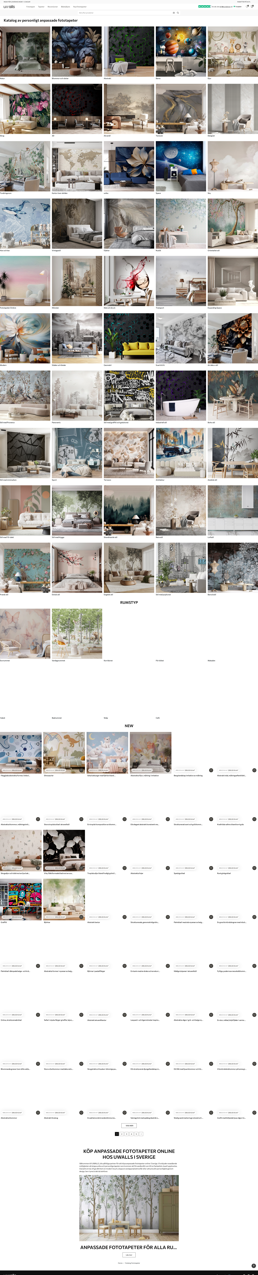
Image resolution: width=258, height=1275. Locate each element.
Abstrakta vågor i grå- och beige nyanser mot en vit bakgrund (188, 1020)
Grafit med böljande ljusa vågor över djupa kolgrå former (232, 1118)
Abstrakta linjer (137, 873)
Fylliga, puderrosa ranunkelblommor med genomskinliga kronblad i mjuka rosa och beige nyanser (232, 971)
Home (120, 1263)
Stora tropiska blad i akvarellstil (57, 824)
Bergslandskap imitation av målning (188, 775)
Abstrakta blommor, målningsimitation (15, 824)
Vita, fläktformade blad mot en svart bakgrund (58, 873)
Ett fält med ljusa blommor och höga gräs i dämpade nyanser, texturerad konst (188, 1069)
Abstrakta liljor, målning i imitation (145, 775)
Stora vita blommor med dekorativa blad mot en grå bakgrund (58, 1069)
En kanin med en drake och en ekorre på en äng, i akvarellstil (145, 971)
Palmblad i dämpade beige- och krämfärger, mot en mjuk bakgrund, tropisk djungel (15, 971)
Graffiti (4, 922)
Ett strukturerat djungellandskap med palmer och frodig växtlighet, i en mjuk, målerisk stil (145, 1069)
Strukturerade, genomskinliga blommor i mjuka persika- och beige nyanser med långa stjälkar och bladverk (145, 922)
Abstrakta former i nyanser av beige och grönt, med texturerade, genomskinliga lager (58, 971)
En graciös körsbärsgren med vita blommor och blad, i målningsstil (232, 922)
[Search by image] (173, 12)
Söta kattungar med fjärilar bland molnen (102, 775)
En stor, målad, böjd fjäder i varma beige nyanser (232, 1020)
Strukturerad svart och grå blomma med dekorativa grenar (188, 824)
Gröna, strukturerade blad (11, 1020)
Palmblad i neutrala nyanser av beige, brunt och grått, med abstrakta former (188, 922)
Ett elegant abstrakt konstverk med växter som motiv (145, 824)
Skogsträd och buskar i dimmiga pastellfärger (102, 1069)
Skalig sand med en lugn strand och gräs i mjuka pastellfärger (188, 1118)
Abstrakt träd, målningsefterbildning (232, 775)
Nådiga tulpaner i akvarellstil (185, 971)
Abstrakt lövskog (51, 1118)
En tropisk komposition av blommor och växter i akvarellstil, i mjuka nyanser (102, 824)
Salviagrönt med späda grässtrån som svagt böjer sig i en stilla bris (145, 1118)
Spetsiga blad (179, 873)
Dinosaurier (49, 775)
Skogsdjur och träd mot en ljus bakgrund (15, 873)
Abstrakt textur (93, 922)
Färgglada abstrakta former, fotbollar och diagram (15, 775)
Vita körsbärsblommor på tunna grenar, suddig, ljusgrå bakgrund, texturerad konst (232, 1069)
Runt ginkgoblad (224, 873)
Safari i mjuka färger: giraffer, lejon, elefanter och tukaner (58, 1020)
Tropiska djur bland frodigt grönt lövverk (102, 873)
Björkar (47, 922)
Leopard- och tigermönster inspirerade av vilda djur (145, 1020)
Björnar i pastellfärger (96, 971)
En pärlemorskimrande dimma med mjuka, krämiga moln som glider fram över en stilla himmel (102, 1118)
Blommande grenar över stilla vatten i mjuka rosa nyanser (15, 1069)
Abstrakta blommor (9, 1118)
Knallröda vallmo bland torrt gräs (230, 824)
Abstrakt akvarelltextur (96, 1020)
